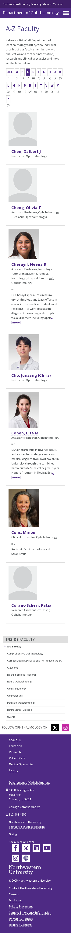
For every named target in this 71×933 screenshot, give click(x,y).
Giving (13, 834)
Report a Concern (20, 925)
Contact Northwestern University (30, 888)
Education (15, 746)
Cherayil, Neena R (28, 264)
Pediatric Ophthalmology (21, 702)
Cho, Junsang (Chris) (31, 375)
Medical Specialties (21, 764)
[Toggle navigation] (66, 13)
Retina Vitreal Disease (19, 709)
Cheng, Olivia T (26, 207)
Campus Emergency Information (30, 912)
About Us (15, 740)
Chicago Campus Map (22, 807)
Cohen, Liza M (24, 433)
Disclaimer (16, 900)
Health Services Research (22, 674)
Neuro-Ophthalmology (19, 681)
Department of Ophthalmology (31, 12)
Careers (14, 894)
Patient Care (17, 758)
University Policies (21, 918)
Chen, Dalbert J (26, 151)
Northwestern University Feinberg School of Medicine (33, 4)
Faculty (13, 770)
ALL (10, 72)
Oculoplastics (15, 695)
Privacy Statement (21, 906)
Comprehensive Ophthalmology (25, 653)
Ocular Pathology (17, 688)
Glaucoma (12, 667)
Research (15, 752)
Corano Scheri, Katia (31, 605)
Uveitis (11, 716)
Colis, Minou (23, 532)
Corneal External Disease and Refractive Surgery (34, 660)
